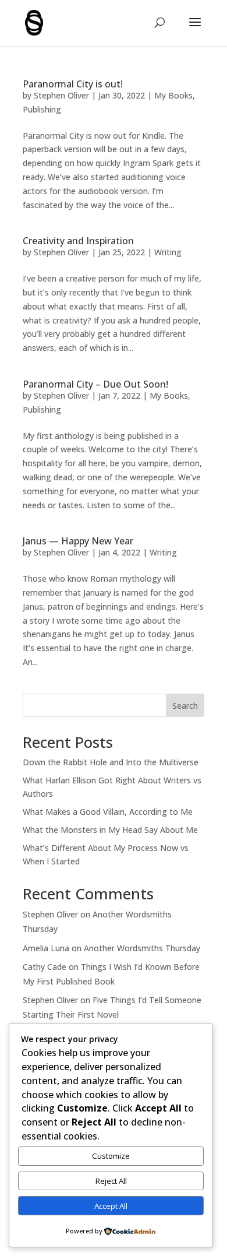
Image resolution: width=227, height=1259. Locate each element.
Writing (168, 252)
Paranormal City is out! (73, 84)
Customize (111, 1156)
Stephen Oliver (61, 95)
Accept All (110, 1206)
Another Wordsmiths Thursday (142, 948)
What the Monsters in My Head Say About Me (110, 829)
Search (185, 705)
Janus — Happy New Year (78, 540)
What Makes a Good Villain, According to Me (108, 811)
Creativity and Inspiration (78, 240)
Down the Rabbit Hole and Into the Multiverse (110, 762)
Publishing (42, 109)
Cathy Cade (44, 966)
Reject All (111, 1181)
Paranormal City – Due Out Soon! (95, 384)
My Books (173, 95)
